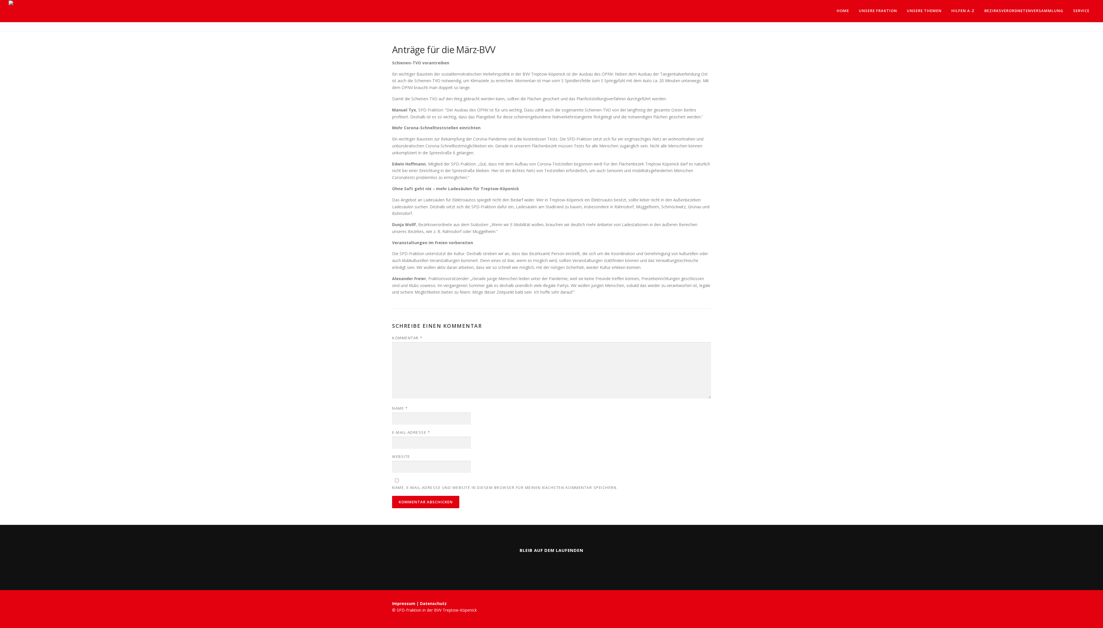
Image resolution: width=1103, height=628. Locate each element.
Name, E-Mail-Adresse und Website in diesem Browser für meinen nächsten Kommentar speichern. (505, 487)
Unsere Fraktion (878, 10)
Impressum (404, 603)
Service (1081, 10)
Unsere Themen (924, 10)
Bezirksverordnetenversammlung (1023, 10)
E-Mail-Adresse (411, 432)
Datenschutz (433, 603)
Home (843, 10)
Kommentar (407, 337)
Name (400, 408)
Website (401, 456)
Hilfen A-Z (963, 10)
